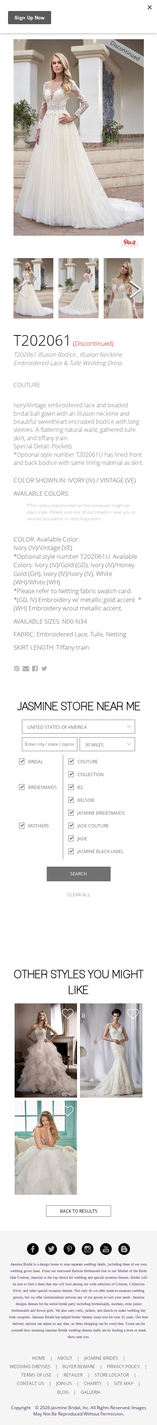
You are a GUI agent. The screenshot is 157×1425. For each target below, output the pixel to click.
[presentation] (21, 290)
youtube (106, 1249)
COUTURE (87, 762)
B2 (80, 787)
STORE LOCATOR (112, 1375)
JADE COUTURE (93, 826)
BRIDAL (34, 762)
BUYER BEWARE (78, 1366)
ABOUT (64, 1358)
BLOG (63, 1392)
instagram (87, 1249)
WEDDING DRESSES (30, 1366)
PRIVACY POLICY (123, 1366)
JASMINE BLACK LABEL (100, 851)
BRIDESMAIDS (34, 787)
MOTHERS (34, 826)
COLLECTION (90, 774)
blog (124, 1249)
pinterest (69, 1249)
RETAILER (73, 1375)
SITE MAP (123, 1383)
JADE (82, 838)
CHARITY (93, 1383)
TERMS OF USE (36, 1375)
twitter (51, 1249)
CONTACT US (30, 1383)
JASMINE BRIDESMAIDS (101, 813)
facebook (33, 1249)
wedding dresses (80, 1330)
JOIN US (64, 1383)
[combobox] (78, 727)
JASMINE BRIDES (101, 1358)
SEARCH (78, 874)
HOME (38, 1358)
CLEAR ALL (78, 894)
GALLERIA (90, 1392)
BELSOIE (86, 800)
